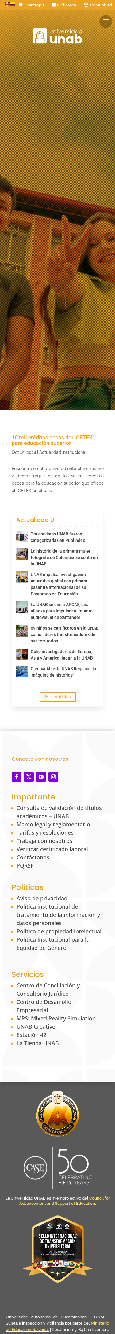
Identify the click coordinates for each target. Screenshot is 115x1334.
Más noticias (58, 697)
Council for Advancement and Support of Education (64, 1201)
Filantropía (34, 5)
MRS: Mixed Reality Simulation (56, 1018)
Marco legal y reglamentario (53, 824)
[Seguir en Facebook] (16, 777)
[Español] (13, 4)
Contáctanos (33, 857)
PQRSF (25, 865)
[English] (7, 4)
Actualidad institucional (62, 452)
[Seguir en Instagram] (53, 777)
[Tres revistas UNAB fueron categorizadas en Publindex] (22, 536)
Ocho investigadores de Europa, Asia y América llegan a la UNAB (62, 654)
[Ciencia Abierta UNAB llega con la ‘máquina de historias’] (22, 671)
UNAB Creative (36, 1026)
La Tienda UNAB (38, 1043)
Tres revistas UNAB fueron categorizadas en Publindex (58, 537)
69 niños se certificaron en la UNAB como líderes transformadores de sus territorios (65, 634)
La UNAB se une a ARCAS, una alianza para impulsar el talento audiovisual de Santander (62, 611)
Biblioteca (66, 5)
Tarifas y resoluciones (45, 832)
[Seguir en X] (29, 777)
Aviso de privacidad (42, 898)
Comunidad (101, 5)
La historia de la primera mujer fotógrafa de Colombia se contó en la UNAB (64, 557)
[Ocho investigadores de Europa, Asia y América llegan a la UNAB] (22, 654)
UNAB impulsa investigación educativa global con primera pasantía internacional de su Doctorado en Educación (59, 584)
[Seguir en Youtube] (41, 777)
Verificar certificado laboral (52, 849)
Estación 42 (31, 1034)
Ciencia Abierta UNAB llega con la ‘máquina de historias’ (63, 672)
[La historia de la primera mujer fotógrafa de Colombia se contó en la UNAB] (22, 554)
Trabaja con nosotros (44, 840)
